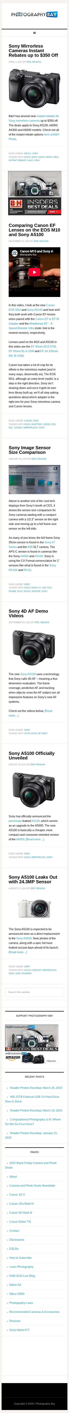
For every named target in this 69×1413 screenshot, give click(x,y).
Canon (28, 421)
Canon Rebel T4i (20, 1221)
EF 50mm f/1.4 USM (21, 351)
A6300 (42, 157)
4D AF (27, 733)
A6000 (34, 157)
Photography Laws (21, 1302)
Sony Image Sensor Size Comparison (30, 450)
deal (56, 157)
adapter (36, 424)
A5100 (27, 157)
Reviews (14, 1320)
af (39, 733)
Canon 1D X (17, 1194)
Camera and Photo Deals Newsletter (32, 1185)
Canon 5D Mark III (20, 1212)
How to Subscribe (20, 1257)
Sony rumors (23, 973)
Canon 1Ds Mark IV (21, 1203)
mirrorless (31, 427)
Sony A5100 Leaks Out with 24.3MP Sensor (33, 879)
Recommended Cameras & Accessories (34, 1311)
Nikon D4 (15, 1284)
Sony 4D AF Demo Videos (28, 613)
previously (15, 820)
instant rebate (17, 160)
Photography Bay (34, 14)
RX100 (27, 591)
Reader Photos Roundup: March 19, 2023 (36, 1110)
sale (30, 160)
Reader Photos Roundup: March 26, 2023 (36, 1087)
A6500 (49, 157)
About (13, 1176)
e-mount (36, 970)
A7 (40, 587)
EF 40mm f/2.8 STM (43, 346)
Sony (35, 153)
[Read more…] (35, 839)
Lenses (18, 427)
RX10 (27, 569)
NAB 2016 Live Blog (22, 1275)
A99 (30, 546)
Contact (14, 1230)
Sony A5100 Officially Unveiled (31, 756)
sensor (36, 591)
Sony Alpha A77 (19, 1329)
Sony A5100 (34, 309)
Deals (27, 153)
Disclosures (16, 1239)
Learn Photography (21, 1266)
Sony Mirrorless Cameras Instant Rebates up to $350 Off (33, 50)
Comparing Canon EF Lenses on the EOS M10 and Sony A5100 (34, 230)
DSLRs (14, 1248)
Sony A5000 (24, 938)
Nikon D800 (16, 1293)
